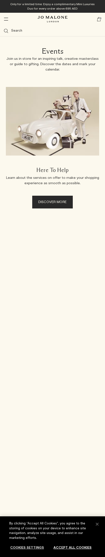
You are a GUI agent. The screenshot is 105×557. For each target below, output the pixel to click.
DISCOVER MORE (52, 202)
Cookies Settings (27, 548)
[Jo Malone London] (52, 19)
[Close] (97, 524)
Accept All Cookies (72, 548)
